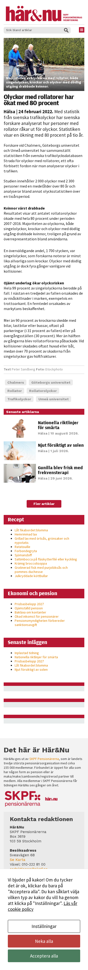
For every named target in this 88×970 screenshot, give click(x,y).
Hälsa (9, 111)
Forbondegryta (26, 551)
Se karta (17, 860)
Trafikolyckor (19, 399)
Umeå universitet (53, 399)
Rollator (14, 391)
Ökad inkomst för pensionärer (37, 616)
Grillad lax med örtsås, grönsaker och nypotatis (42, 540)
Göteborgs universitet (50, 382)
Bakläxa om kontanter (30, 612)
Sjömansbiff (23, 555)
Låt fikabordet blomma (31, 530)
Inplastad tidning (27, 653)
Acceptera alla (44, 956)
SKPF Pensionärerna (44, 759)
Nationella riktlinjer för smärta (58, 425)
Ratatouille (22, 547)
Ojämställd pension (29, 608)
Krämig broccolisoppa (31, 563)
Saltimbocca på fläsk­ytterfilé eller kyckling (46, 559)
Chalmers (15, 382)
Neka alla (44, 941)
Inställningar (44, 926)
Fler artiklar (44, 504)
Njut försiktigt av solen (61, 445)
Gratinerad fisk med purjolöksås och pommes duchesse (41, 569)
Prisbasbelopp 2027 (29, 604)
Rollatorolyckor (43, 391)
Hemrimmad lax (26, 534)
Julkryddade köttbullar (31, 576)
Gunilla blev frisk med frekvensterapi (60, 470)
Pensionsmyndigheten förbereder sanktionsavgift (40, 622)
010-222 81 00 (33, 864)
